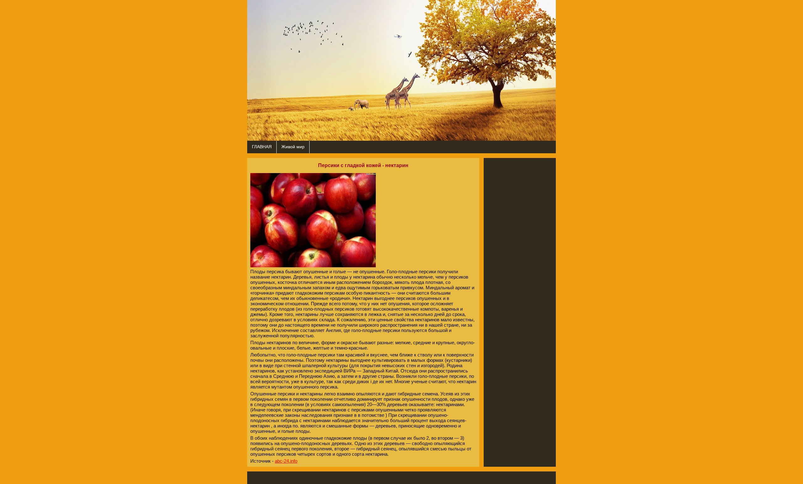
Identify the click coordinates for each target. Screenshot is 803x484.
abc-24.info (286, 461)
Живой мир (293, 146)
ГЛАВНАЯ (262, 146)
